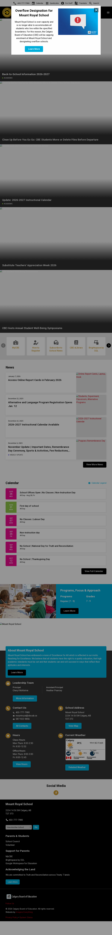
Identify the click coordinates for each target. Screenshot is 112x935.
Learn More (34, 49)
